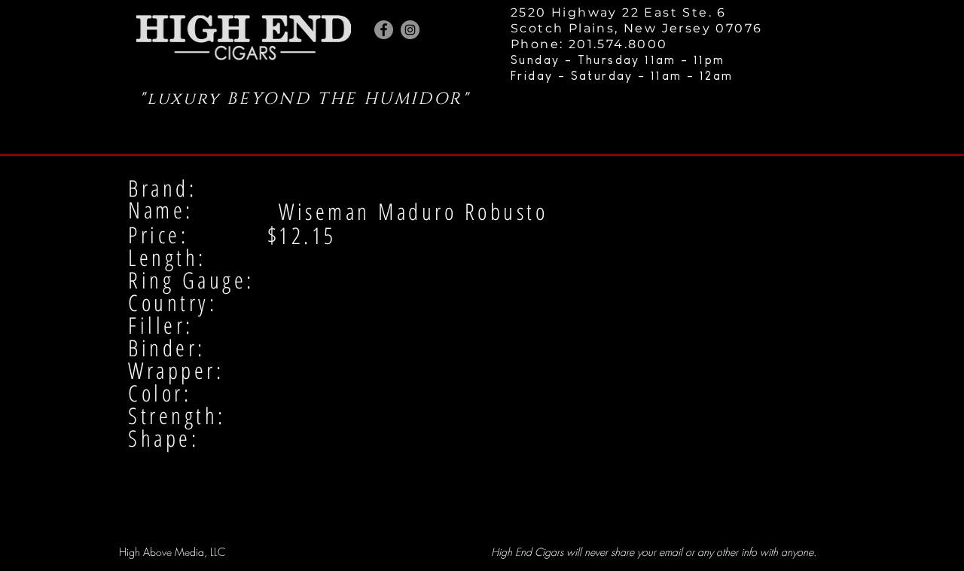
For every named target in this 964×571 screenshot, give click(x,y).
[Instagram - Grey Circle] (410, 29)
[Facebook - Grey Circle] (383, 29)
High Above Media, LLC (172, 552)
